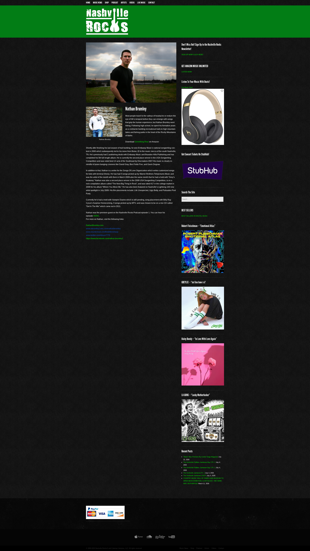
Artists (124, 2)
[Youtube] (171, 537)
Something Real (142, 142)
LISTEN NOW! (187, 72)
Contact (151, 2)
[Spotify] (160, 537)
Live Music (141, 2)
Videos (132, 2)
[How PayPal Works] (105, 518)
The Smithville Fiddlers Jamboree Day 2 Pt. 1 (199, 468)
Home (88, 2)
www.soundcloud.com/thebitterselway (102, 232)
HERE (96, 216)
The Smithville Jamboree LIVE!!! (194, 475)
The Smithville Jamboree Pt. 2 (194, 473)
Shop (107, 2)
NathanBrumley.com (94, 225)
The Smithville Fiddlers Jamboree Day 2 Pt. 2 (199, 462)
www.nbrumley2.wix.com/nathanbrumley (103, 229)
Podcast (115, 2)
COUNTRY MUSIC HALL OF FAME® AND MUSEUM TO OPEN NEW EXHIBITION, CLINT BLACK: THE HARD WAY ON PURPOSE (203, 480)
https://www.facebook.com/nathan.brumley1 (104, 238)
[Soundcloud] (149, 537)
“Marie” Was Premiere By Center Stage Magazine (200, 457)
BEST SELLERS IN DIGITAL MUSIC (195, 216)
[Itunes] (139, 537)
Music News (97, 2)
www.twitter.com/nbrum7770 (98, 235)
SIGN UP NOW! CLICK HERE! (192, 55)
